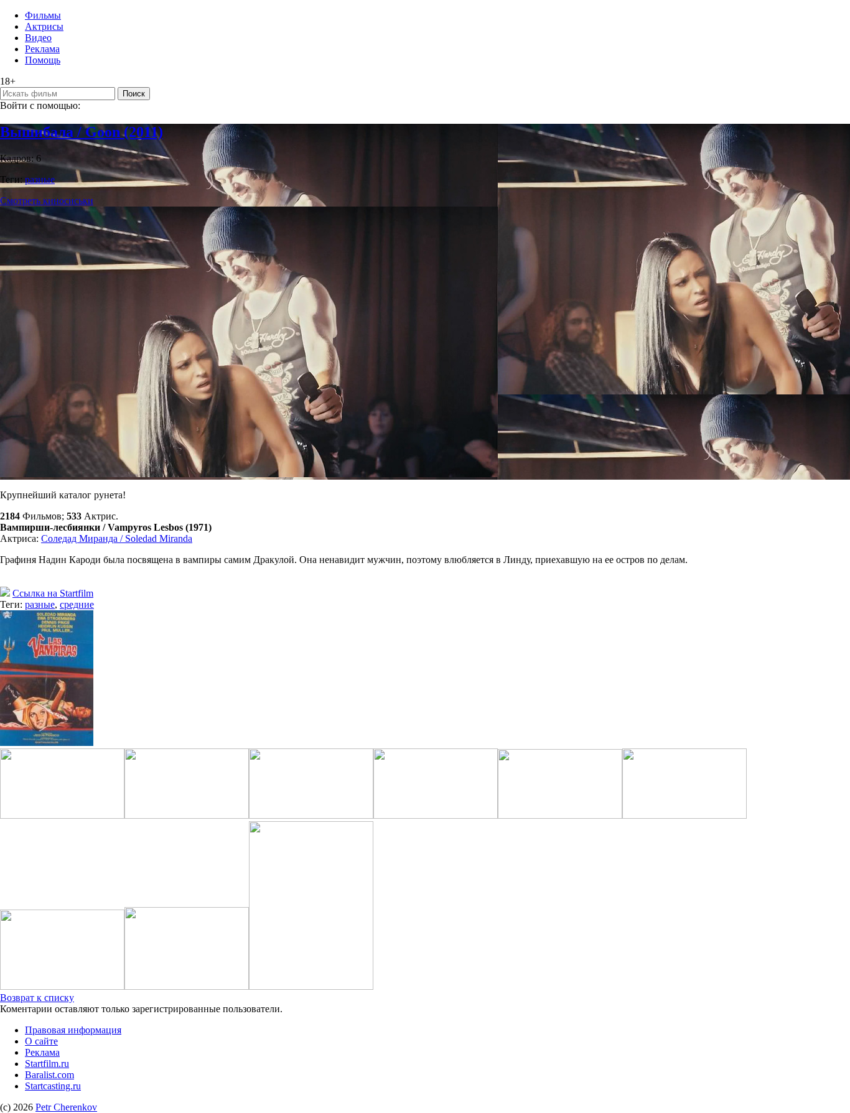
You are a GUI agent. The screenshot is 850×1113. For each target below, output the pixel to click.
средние (77, 604)
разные (40, 179)
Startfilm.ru (47, 1063)
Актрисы (44, 26)
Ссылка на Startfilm (52, 593)
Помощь (42, 60)
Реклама (42, 49)
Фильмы (43, 15)
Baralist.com (49, 1074)
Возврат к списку (37, 997)
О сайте (41, 1041)
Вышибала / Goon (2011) (81, 132)
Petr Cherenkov (66, 1107)
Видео (38, 37)
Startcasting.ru (53, 1086)
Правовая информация (73, 1030)
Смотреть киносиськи (46, 200)
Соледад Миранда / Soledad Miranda (116, 538)
